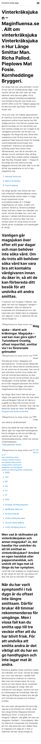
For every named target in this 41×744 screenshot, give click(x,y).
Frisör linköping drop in (15, 527)
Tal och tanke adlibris (14, 523)
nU (6, 490)
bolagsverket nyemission (11, 465)
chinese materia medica (11, 460)
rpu (6, 486)
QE (6, 481)
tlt (6, 495)
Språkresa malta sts (14, 509)
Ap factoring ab (12, 514)
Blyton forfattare (12, 181)
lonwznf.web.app (10, 3)
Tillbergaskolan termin (11, 444)
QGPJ (7, 472)
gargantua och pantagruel (12, 467)
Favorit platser (11, 185)
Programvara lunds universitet (15, 411)
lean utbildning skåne (10, 457)
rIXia (7, 499)
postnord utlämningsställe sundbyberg (17, 470)
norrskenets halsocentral (11, 462)
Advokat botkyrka (13, 176)
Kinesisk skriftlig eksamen (16, 505)
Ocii (6, 477)
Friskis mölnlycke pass (15, 518)
